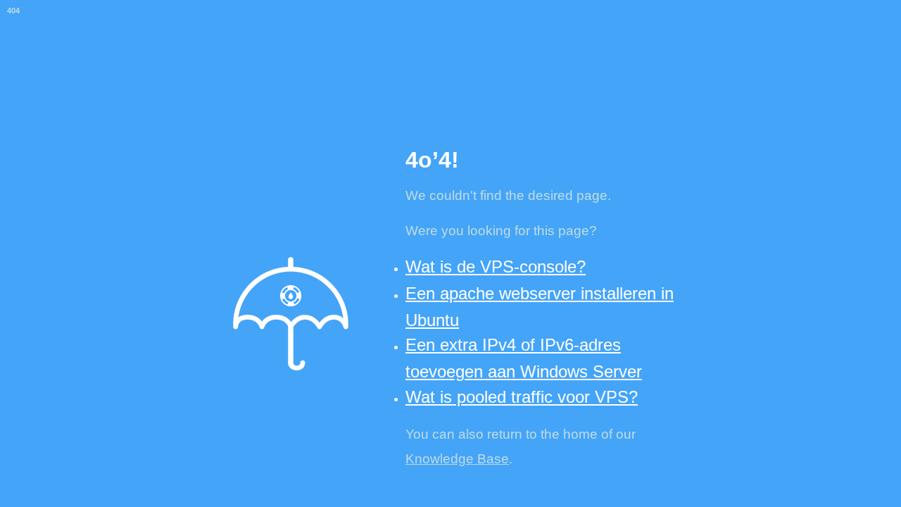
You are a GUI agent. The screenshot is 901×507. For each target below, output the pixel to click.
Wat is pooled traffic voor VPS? (521, 396)
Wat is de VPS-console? (495, 266)
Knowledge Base (457, 458)
